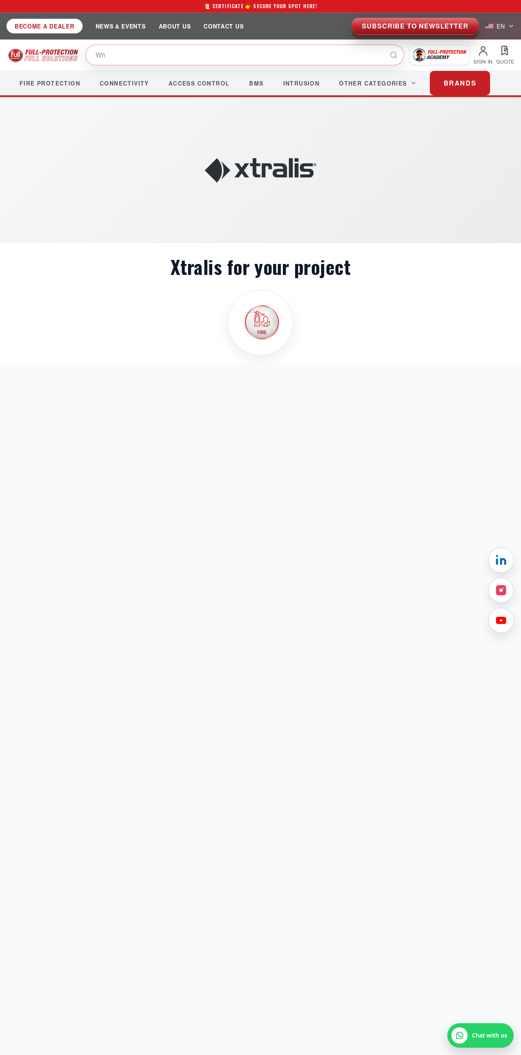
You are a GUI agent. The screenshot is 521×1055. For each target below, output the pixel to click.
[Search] (394, 55)
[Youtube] (501, 620)
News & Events (121, 26)
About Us (175, 26)
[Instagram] (501, 590)
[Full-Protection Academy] (439, 55)
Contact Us (223, 26)
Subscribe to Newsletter (415, 26)
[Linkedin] (501, 560)
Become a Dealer (44, 26)
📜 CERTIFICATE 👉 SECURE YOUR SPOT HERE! (260, 5)
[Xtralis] (260, 322)
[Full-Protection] (43, 55)
